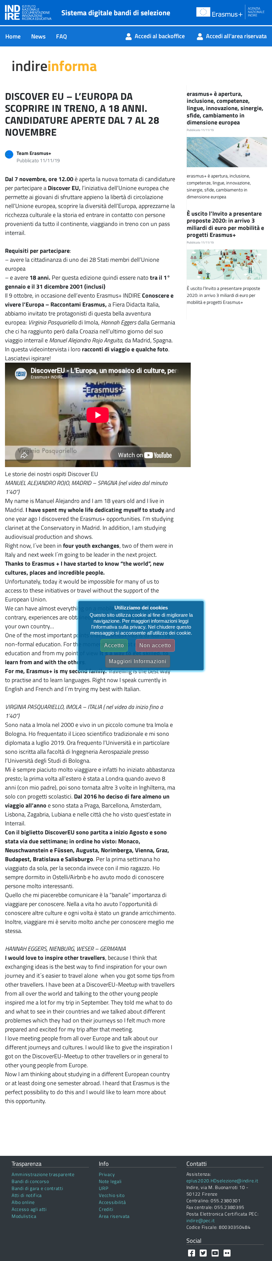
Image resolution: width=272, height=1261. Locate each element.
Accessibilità (112, 1202)
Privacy (107, 1174)
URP (103, 1188)
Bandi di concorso (30, 1181)
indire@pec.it (200, 1220)
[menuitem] (13, 36)
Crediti (106, 1209)
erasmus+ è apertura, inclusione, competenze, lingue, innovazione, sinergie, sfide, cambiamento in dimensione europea (225, 108)
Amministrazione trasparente (43, 1174)
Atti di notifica (27, 1195)
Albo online (23, 1202)
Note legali (110, 1181)
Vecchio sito (111, 1195)
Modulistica (24, 1216)
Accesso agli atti (29, 1209)
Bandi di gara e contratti (37, 1188)
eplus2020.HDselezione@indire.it (222, 1180)
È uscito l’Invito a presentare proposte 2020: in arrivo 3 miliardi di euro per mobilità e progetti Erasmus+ (225, 224)
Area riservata (114, 1216)
